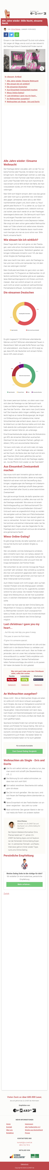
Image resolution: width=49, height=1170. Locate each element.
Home (8, 1124)
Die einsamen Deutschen (17, 87)
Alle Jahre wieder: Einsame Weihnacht (22, 81)
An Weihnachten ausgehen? (18, 99)
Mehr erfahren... (24, 884)
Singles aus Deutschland (34, 1130)
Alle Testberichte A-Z (32, 1127)
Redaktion (10, 1133)
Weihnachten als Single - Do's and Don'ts (23, 102)
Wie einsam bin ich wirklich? (18, 84)
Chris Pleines (15, 29)
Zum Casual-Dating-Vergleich (24, 751)
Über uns (9, 1130)
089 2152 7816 (24, 1145)
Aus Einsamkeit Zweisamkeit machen (22, 90)
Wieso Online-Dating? (15, 93)
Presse (27, 1133)
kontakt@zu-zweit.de (24, 1142)
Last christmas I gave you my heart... (22, 96)
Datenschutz (24, 1164)
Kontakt (9, 1127)
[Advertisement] (24, 132)
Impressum (29, 1124)
